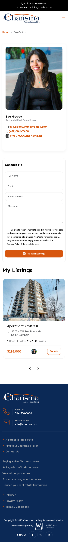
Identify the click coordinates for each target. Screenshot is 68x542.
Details (54, 351)
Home (5, 32)
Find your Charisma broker (22, 445)
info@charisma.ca (42, 7)
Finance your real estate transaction (24, 485)
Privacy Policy (14, 500)
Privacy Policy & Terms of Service (23, 244)
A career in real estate (19, 439)
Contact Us (12, 451)
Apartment (15, 326)
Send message (36, 253)
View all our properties (16, 473)
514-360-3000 (39, 3)
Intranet (11, 495)
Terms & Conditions (17, 506)
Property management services (21, 479)
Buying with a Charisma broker (21, 461)
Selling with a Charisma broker (21, 467)
